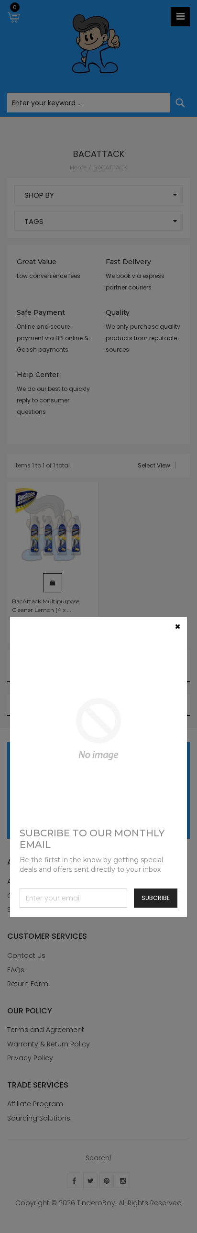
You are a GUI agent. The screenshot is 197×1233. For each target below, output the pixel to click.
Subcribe (156, 898)
